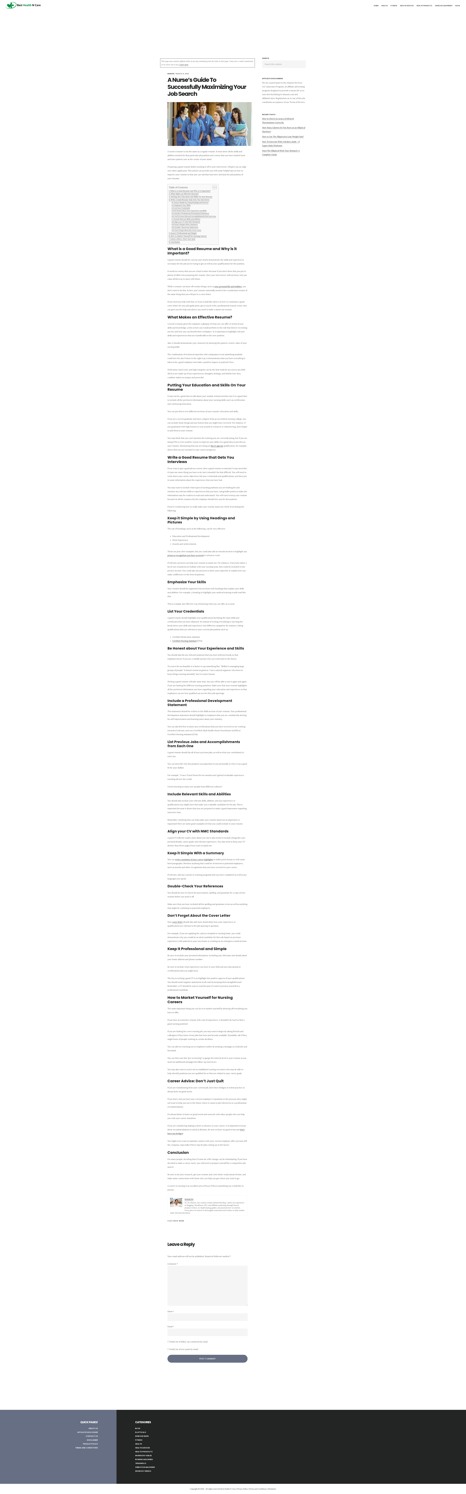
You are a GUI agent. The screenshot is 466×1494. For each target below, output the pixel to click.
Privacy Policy (90, 1444)
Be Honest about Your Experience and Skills (190, 211)
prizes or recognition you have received (185, 555)
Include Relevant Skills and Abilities (187, 219)
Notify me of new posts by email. (184, 1349)
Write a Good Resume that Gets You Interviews (190, 200)
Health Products (144, 1451)
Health (138, 1444)
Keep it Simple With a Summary (186, 225)
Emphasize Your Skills (182, 205)
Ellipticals (140, 1432)
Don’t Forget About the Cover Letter (188, 230)
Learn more (183, 65)
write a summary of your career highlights (194, 859)
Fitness (138, 1440)
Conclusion (175, 242)
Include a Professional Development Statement (191, 213)
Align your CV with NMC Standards (187, 222)
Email (170, 1326)
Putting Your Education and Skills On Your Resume (191, 196)
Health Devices (142, 1448)
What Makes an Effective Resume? (185, 194)
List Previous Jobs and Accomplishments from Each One (195, 216)
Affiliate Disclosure (87, 1432)
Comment (172, 1264)
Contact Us (92, 1436)
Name (170, 1311)
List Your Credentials (182, 208)
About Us (93, 1428)
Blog (181, 1221)
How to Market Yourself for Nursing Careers (189, 236)
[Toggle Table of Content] (213, 187)
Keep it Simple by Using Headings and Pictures (191, 202)
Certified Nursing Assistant (184, 641)
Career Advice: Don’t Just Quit (182, 239)
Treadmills (140, 1463)
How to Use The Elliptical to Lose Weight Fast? (283, 136)
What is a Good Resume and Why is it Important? (190, 191)
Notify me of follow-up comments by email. (189, 1341)
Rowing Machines (144, 1459)
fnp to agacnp (217, 446)
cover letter (177, 922)
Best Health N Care (23, 5)
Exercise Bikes (142, 1436)
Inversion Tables (143, 1455)
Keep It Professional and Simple (184, 233)
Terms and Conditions (86, 1448)
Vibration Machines (145, 1467)
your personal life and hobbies (228, 286)
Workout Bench (143, 1471)
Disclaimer (92, 1440)
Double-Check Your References (186, 227)
